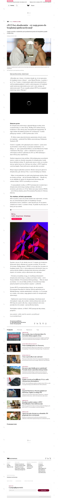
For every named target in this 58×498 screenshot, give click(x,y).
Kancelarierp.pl (41, 469)
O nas (8, 464)
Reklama (29, 464)
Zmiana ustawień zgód (20, 465)
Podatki (23, 389)
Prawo (32, 5)
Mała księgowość (42, 468)
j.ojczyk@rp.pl (35, 314)
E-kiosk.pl (40, 464)
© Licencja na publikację (15, 321)
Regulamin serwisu (19, 466)
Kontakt (8, 465)
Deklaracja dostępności (20, 469)
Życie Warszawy (42, 472)
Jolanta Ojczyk (25, 74)
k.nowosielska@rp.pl (15, 316)
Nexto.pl (40, 466)
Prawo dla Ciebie (17, 21)
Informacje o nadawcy (20, 468)
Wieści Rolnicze (41, 471)
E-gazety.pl (40, 465)
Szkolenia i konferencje (12, 477)
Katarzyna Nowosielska (15, 74)
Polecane (19, 329)
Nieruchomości (25, 366)
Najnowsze (29, 329)
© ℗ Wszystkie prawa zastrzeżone (18, 322)
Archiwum (29, 468)
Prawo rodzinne (25, 332)
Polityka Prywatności (19, 464)
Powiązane (10, 329)
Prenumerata (30, 466)
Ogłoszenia (29, 465)
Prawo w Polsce (25, 400)
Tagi (37, 329)
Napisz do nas (10, 466)
